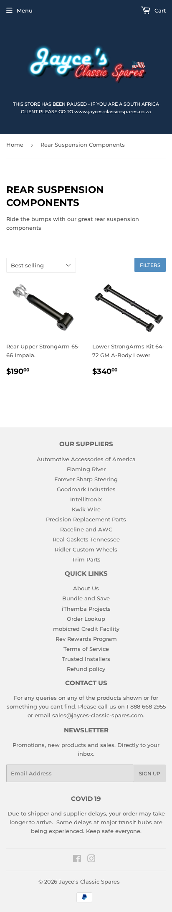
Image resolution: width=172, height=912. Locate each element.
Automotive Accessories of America (86, 459)
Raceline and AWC (86, 529)
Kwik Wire (86, 509)
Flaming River (86, 469)
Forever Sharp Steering (86, 479)
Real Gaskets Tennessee (86, 539)
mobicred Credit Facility (86, 628)
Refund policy (86, 669)
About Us (86, 588)
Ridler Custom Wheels (86, 549)
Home (14, 144)
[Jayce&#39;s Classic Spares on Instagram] (91, 859)
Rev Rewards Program (86, 638)
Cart (159, 10)
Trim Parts (86, 559)
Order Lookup (86, 618)
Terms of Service (86, 648)
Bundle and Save (86, 598)
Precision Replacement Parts (86, 519)
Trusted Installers (86, 658)
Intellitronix (86, 499)
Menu (25, 10)
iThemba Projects (86, 608)
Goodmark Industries (86, 489)
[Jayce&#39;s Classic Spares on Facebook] (77, 859)
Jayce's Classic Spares (89, 881)
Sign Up (149, 773)
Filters (150, 265)
